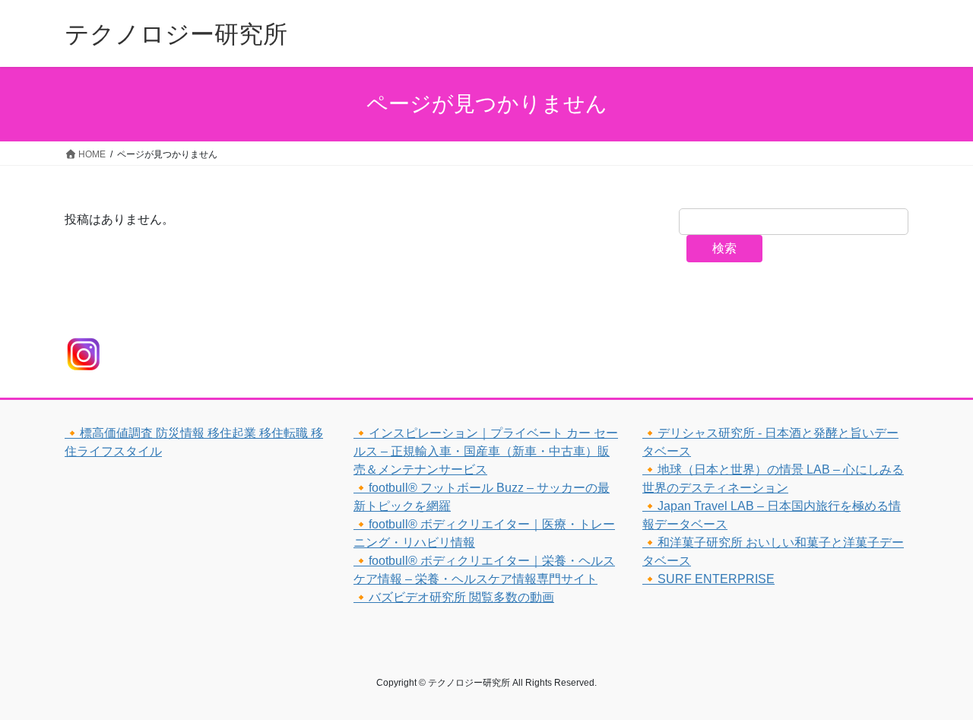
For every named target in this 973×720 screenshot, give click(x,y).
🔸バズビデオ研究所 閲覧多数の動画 (453, 597)
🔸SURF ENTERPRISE (708, 579)
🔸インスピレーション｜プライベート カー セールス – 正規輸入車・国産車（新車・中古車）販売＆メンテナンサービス (485, 451)
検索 (724, 248)
